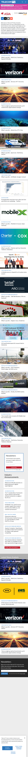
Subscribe (14, 467)
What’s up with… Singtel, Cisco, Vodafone (13, 320)
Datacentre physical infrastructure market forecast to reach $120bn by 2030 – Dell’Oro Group (13, 519)
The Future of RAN (6, 175)
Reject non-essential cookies (18, 747)
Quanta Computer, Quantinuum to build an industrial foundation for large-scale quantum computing (14, 530)
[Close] (24, 738)
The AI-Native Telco (6, 79)
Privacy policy (18, 469)
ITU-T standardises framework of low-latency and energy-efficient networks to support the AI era (13, 495)
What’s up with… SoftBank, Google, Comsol (13, 177)
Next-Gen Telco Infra (10, 514)
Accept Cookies (7, 748)
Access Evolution (5, 55)
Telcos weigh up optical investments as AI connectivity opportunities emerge (13, 106)
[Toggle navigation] (25, 2)
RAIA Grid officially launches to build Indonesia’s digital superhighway (13, 484)
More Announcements (11, 547)
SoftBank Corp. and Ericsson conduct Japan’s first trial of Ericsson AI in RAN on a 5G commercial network (13, 507)
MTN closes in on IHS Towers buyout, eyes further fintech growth (13, 603)
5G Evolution (4, 197)
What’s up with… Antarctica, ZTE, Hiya (12, 130)
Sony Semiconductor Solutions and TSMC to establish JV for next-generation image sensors (13, 541)
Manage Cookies (13, 752)
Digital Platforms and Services (9, 294)
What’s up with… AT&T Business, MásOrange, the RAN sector (10, 368)
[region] (13, 746)
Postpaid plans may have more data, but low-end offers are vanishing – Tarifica (13, 200)
